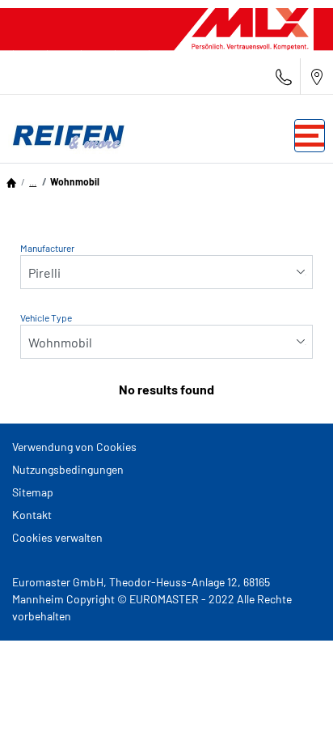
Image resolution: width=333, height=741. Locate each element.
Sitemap (32, 492)
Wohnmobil (74, 181)
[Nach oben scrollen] (290, 706)
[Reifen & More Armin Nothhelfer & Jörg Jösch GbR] (64, 135)
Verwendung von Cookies (74, 447)
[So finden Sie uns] (317, 76)
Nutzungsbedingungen (68, 469)
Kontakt (32, 515)
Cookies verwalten (57, 537)
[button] (32, 181)
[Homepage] (11, 181)
